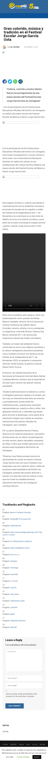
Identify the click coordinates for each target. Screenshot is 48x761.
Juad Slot (13, 607)
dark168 (13, 627)
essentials (14, 574)
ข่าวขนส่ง (14, 581)
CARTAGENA (13, 744)
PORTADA (5, 744)
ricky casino (14, 594)
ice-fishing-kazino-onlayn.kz (21, 541)
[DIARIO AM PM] (24, 5)
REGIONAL (42, 744)
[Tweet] (10, 81)
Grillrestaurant (15, 525)
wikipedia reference (17, 620)
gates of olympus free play (20, 512)
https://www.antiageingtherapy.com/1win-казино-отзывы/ (22, 533)
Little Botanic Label (17, 601)
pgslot (12, 614)
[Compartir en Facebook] (4, 81)
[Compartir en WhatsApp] (15, 81)
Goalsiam (13, 561)
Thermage (14, 568)
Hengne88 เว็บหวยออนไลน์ (20, 519)
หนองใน (13, 587)
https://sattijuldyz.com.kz (20, 548)
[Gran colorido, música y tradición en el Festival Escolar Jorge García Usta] (24, 61)
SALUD (28, 744)
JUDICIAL (21, 744)
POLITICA (34, 744)
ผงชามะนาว (15, 554)
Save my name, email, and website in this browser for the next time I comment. (21, 695)
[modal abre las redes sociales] (20, 81)
